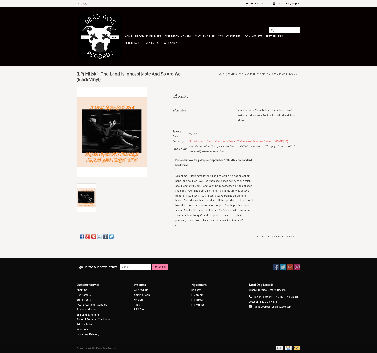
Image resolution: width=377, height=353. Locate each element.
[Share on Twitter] (111, 236)
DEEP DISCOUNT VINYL (178, 36)
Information (179, 110)
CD (159, 43)
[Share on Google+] (87, 236)
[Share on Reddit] (99, 236)
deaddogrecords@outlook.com (272, 306)
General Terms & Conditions (93, 319)
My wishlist (197, 304)
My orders (197, 295)
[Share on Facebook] (82, 236)
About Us (82, 290)
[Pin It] (93, 236)
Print (295, 236)
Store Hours (84, 299)
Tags (137, 304)
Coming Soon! (142, 295)
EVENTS (149, 43)
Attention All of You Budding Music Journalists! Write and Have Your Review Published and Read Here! (267, 115)
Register (196, 290)
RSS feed (139, 309)
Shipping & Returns (88, 314)
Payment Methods (87, 309)
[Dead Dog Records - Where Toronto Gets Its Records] (100, 36)
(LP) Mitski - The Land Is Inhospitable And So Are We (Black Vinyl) (263, 74)
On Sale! (139, 299)
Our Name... (84, 295)
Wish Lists (82, 329)
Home (128, 36)
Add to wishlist (264, 236)
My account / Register (288, 3)
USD (79, 3)
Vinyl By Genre (205, 36)
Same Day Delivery (88, 334)
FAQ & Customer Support (92, 304)
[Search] (272, 30)
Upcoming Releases (148, 36)
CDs (220, 36)
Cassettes (233, 36)
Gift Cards (171, 43)
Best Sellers (274, 36)
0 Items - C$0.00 (260, 3)
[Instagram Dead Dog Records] (297, 267)
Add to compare (282, 236)
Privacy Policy (84, 324)
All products (141, 290)
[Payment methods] (279, 347)
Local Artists (253, 36)
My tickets (197, 299)
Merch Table (133, 43)
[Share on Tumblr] (105, 236)
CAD (85, 3)
